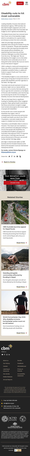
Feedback (20, 363)
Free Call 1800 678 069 (10, 400)
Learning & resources (6, 370)
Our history (6, 363)
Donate (20, 3)
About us (5, 360)
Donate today (15, 182)
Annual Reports (7, 379)
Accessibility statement (21, 375)
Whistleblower (21, 366)
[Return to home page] (7, 3)
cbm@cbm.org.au (9, 403)
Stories (10, 18)
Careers (5, 366)
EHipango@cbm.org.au (8, 152)
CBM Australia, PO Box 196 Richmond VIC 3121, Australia (12, 407)
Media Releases (7, 376)
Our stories (6, 374)
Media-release (4, 18)
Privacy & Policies (20, 370)
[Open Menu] (27, 3)
